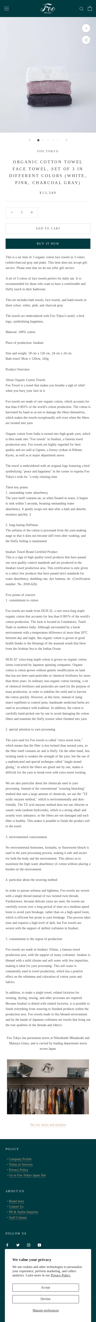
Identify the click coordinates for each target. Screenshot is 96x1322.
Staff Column (18, 1217)
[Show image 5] (58, 140)
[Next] (66, 140)
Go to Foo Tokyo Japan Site (27, 1175)
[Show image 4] (53, 140)
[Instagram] (28, 1244)
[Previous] (29, 140)
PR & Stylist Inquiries (23, 1212)
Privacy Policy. (61, 1275)
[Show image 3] (48, 140)
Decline (46, 1299)
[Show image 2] (43, 140)
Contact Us (16, 1206)
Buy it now (48, 243)
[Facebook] (7, 1244)
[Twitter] (18, 1244)
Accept (45, 1287)
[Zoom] (86, 28)
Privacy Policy (18, 1170)
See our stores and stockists (48, 1124)
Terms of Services (21, 1164)
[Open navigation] (6, 8)
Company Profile (20, 1159)
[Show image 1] (38, 140)
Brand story (16, 1201)
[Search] (81, 9)
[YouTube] (39, 1244)
